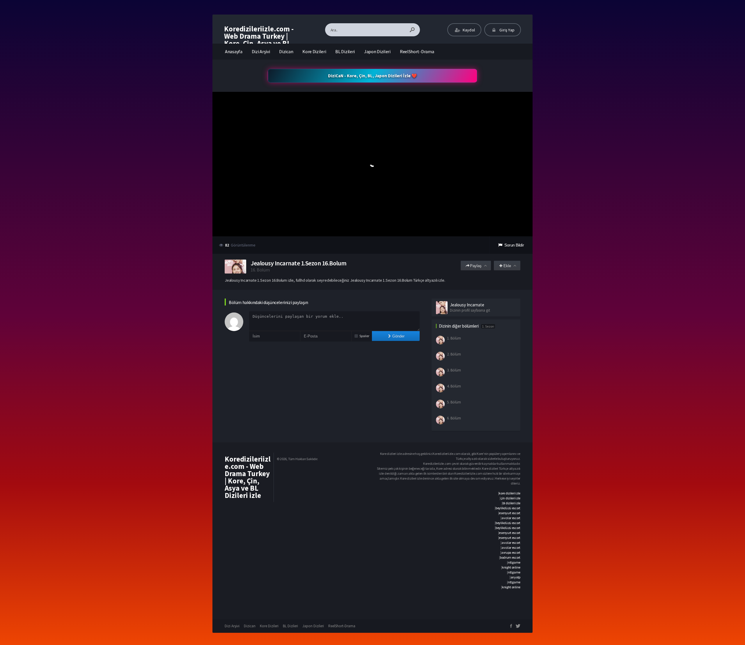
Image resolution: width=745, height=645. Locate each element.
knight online (511, 567)
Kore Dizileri (314, 51)
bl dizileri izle (511, 503)
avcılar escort (510, 518)
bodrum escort (510, 557)
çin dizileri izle (510, 498)
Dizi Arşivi (261, 51)
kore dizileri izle (509, 493)
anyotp (515, 577)
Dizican (286, 51)
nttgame (514, 562)
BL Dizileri (345, 51)
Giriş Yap (507, 30)
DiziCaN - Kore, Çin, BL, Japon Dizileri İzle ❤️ (372, 75)
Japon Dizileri (377, 51)
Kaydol (468, 30)
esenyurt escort (509, 513)
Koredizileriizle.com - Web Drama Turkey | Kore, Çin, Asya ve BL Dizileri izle (259, 39)
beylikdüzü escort (508, 508)
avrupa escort (510, 552)
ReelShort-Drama (417, 51)
